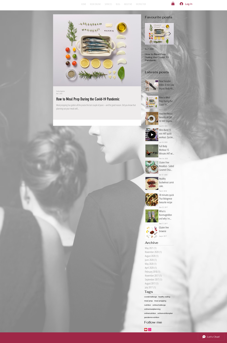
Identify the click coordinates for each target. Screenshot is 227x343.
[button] (173, 3)
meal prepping (160, 301)
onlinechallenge (159, 305)
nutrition (147, 305)
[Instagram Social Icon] (149, 329)
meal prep (148, 301)
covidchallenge (150, 297)
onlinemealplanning (152, 309)
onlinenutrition (150, 313)
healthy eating (164, 297)
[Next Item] (169, 34)
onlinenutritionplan (165, 313)
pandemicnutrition (151, 317)
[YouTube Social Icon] (145, 329)
